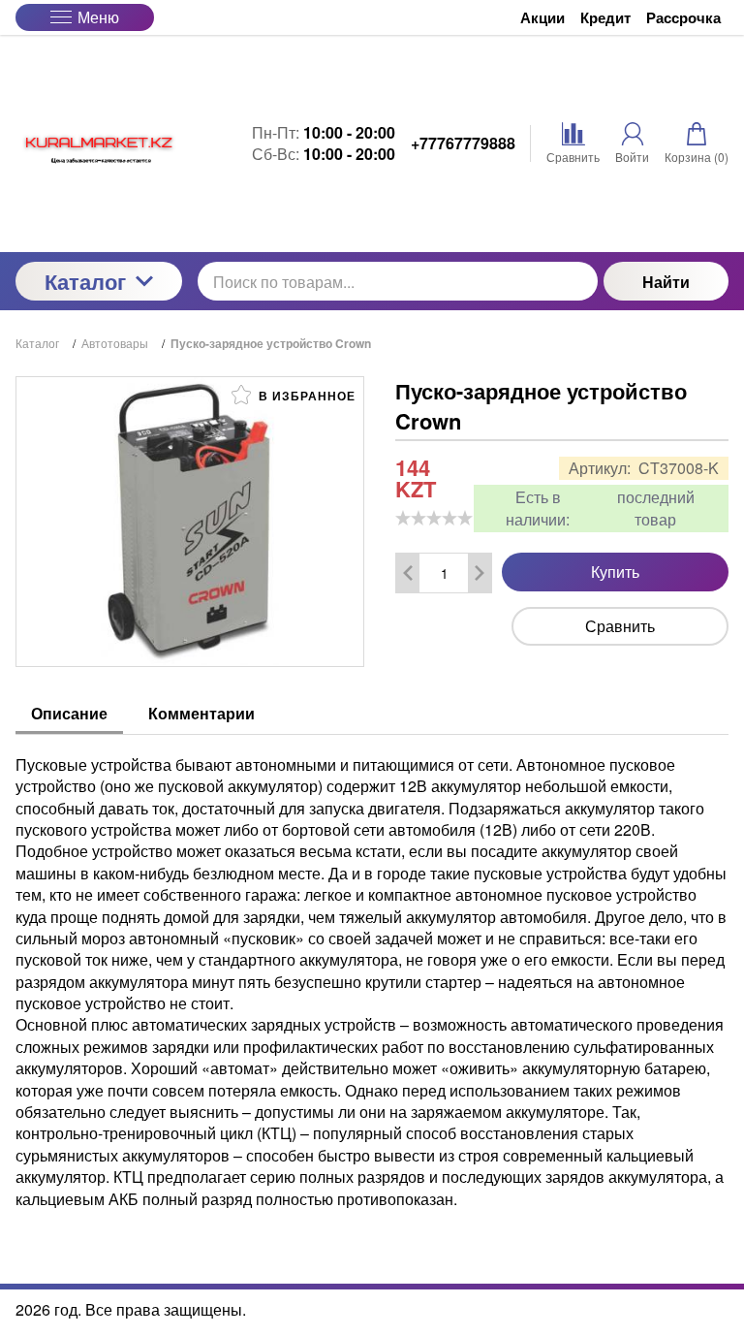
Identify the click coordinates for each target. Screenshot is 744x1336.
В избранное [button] (305, 395)
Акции (542, 18)
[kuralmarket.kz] (99, 143)
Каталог (85, 281)
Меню (98, 17)
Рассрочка (683, 18)
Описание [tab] (69, 713)
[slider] (434, 517)
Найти (666, 281)
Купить (615, 571)
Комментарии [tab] (201, 713)
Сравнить (620, 626)
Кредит (605, 18)
